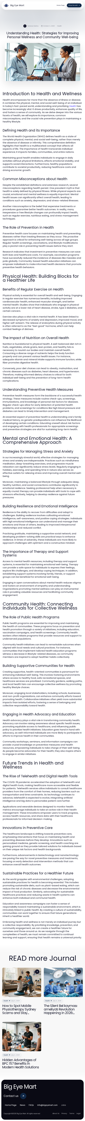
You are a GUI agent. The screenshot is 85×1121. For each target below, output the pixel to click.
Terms (71, 1113)
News (22, 1105)
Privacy (64, 1113)
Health (59, 26)
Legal (78, 1113)
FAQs (31, 1105)
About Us (55, 1113)
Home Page (10, 1105)
